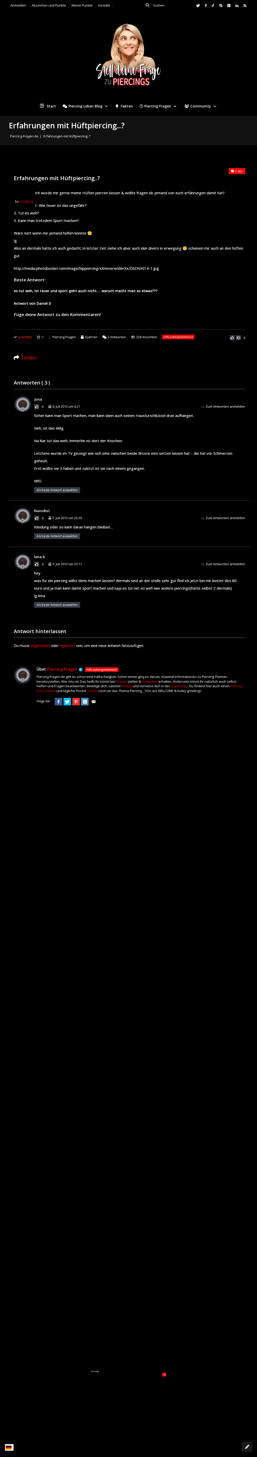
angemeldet (40, 645)
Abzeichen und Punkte (49, 5)
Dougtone (26, 201)
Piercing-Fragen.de (24, 136)
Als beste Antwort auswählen (57, 490)
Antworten (117, 337)
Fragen (121, 681)
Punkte (126, 686)
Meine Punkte (82, 5)
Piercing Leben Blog (85, 106)
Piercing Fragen (157, 106)
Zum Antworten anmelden (225, 406)
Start (51, 106)
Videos (92, 690)
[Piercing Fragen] (128, 58)
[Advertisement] (128, 1404)
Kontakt (104, 5)
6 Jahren (91, 337)
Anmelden (18, 5)
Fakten (126, 106)
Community (200, 106)
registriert (67, 645)
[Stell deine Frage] (247, 1447)
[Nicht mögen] (238, 337)
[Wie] (232, 337)
